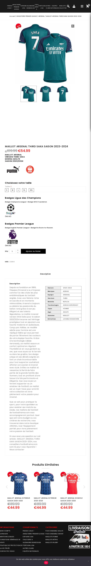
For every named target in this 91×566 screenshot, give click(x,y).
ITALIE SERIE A (28, 539)
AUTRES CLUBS (28, 548)
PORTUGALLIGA (42, 7)
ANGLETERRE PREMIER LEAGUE (16, 7)
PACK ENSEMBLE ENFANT (54, 534)
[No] (88, 561)
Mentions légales (7, 537)
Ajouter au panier (33, 251)
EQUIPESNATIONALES (54, 7)
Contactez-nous (7, 551)
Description (45, 274)
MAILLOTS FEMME (52, 537)
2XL (31, 190)
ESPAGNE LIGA (28, 537)
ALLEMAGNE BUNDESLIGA (32, 542)
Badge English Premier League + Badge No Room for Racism (29, 228)
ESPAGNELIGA (24, 7)
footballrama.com (21, 412)
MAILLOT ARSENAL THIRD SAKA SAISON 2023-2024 (25, 440)
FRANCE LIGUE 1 (28, 531)
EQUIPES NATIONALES (31, 551)
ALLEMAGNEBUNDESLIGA (31, 7)
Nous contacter (17, 449)
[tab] (45, 274)
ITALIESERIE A (37, 7)
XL (24, 190)
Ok (46, 563)
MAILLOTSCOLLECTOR (62, 7)
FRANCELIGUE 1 (9, 7)
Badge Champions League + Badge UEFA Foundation (26, 202)
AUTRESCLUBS (48, 7)
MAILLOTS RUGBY (52, 542)
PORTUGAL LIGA (28, 545)
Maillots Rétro (52, 539)
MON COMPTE (5, 531)
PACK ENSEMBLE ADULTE (54, 531)
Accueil (12, 16)
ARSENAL (42, 16)
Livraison (4, 534)
